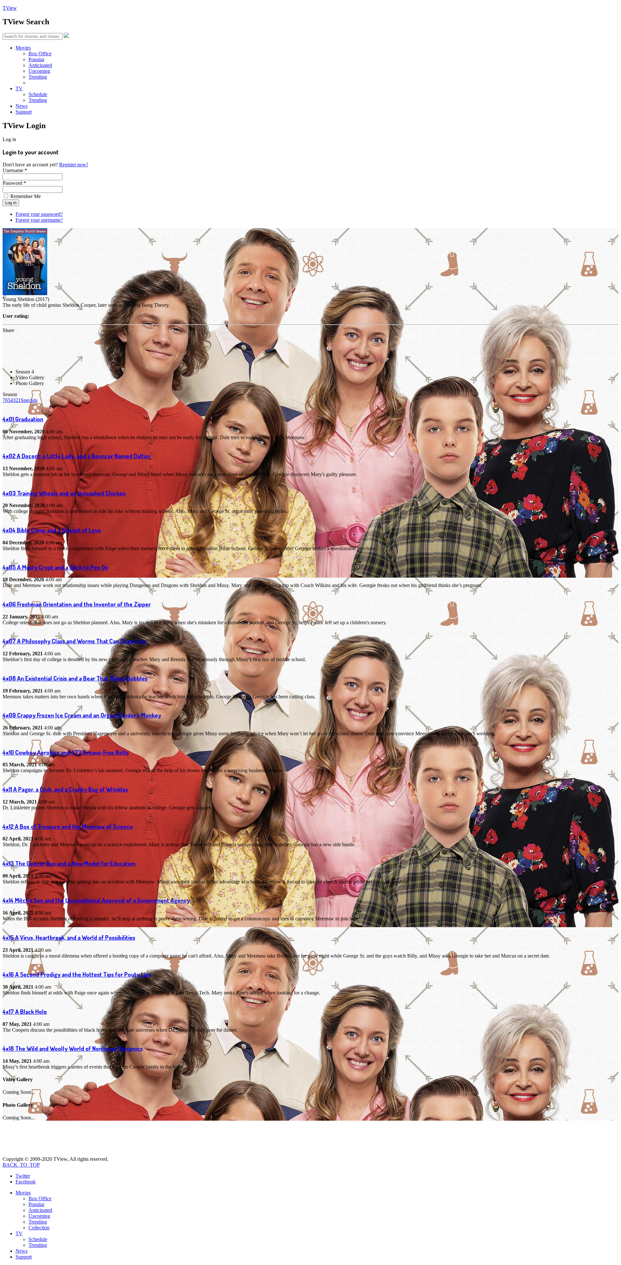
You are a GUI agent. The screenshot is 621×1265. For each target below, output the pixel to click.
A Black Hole (25, 1011)
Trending (37, 77)
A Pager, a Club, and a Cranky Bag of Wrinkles (65, 789)
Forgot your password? (39, 214)
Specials (29, 400)
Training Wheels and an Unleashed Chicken (64, 493)
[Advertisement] (120, 347)
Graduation (23, 419)
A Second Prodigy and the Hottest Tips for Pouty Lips (77, 974)
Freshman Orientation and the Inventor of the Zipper (77, 604)
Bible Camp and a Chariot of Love (52, 530)
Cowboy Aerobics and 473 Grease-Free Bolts (66, 752)
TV (19, 88)
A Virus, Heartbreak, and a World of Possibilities (69, 937)
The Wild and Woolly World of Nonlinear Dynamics (73, 1048)
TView (10, 8)
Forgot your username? (39, 220)
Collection (38, 1227)
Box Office (39, 53)
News (21, 106)
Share (8, 330)
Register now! (73, 164)
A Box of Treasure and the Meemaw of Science (68, 826)
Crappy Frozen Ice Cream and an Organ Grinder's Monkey (82, 715)
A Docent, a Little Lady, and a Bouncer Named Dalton (76, 456)
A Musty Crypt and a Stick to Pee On (55, 567)
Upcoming (39, 71)
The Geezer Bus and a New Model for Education (69, 863)
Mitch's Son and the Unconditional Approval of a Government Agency (96, 900)
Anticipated (40, 65)
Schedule (37, 94)
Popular (36, 59)
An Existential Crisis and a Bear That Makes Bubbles (75, 678)
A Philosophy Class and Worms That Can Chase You (75, 641)
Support (24, 112)
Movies (23, 47)
